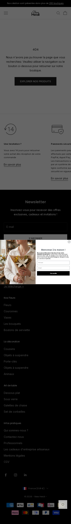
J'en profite (53, 273)
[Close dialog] (69, 242)
